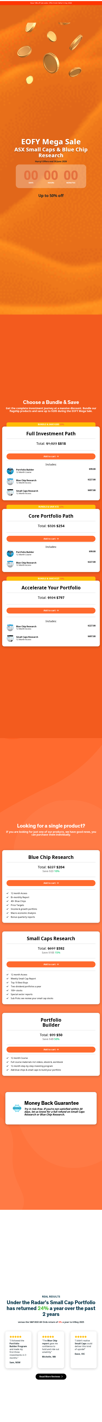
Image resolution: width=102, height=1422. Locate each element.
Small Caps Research (27, 490)
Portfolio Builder (25, 469)
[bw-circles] (10, 471)
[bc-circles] (10, 481)
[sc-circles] (10, 492)
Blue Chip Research (26, 480)
